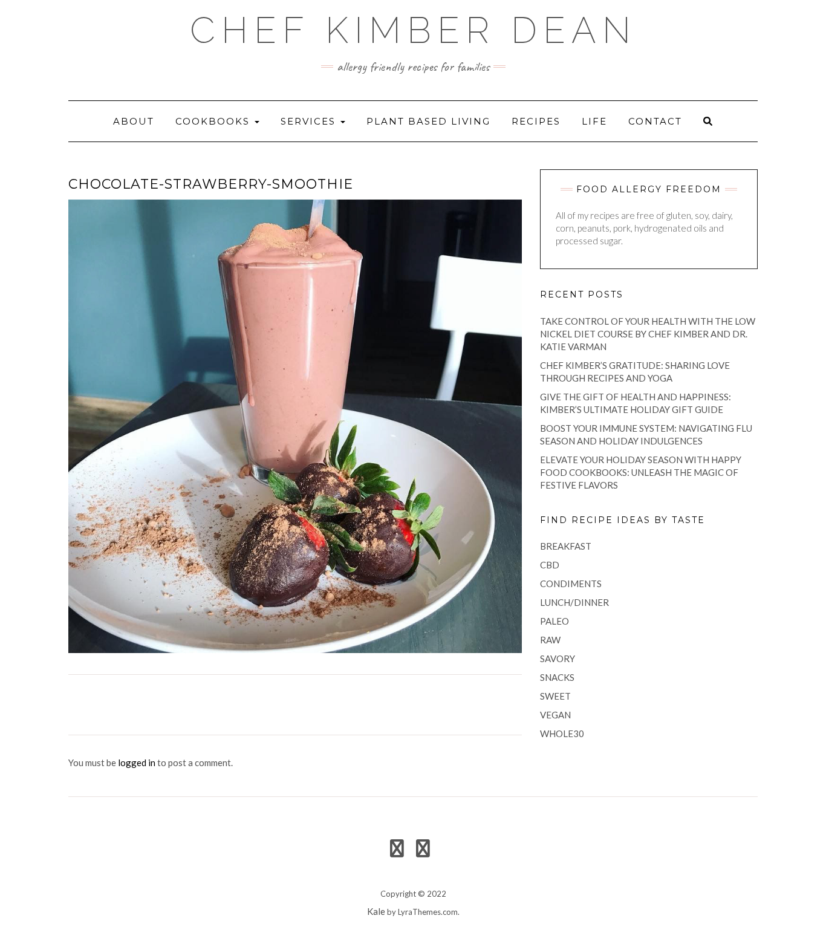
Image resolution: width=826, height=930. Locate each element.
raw (550, 639)
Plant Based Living (428, 121)
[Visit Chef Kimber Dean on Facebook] (397, 851)
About (133, 121)
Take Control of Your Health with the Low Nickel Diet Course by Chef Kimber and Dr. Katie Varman (647, 334)
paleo (554, 621)
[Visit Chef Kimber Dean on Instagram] (423, 851)
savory (557, 658)
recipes (536, 121)
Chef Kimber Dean (413, 30)
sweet (555, 696)
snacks (557, 677)
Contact (655, 121)
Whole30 (562, 733)
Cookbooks (214, 121)
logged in (136, 762)
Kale (376, 911)
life (594, 121)
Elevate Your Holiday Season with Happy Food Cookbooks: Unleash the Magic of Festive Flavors (640, 472)
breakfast (565, 546)
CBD (549, 564)
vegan (555, 714)
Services (310, 121)
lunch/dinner (574, 602)
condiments (571, 583)
